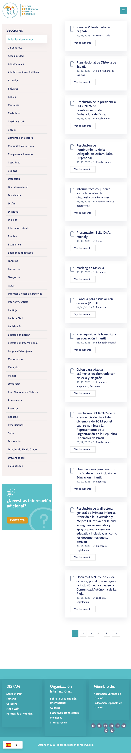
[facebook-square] (93, 725)
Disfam (12, 203)
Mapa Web (12, 708)
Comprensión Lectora (20, 137)
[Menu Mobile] (123, 10)
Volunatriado (15, 466)
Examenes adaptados (20, 252)
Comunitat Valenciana (21, 146)
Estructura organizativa (64, 712)
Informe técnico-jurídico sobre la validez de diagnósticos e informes (93, 193)
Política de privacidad (19, 713)
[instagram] (105, 725)
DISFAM (13, 686)
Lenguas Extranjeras (20, 351)
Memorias (14, 367)
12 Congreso (15, 47)
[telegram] (106, 730)
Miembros (56, 717)
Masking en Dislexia (90, 268)
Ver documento (83, 42)
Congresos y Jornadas (20, 154)
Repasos (13, 416)
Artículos (13, 80)
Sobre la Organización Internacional (63, 700)
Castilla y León (16, 121)
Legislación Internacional (23, 343)
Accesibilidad (16, 56)
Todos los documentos (20, 39)
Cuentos (12, 170)
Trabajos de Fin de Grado (22, 449)
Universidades (16, 457)
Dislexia (12, 220)
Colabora (11, 703)
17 (107, 633)
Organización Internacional (61, 688)
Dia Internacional (18, 187)
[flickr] (112, 730)
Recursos (13, 408)
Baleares (13, 88)
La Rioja (13, 310)
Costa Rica (14, 162)
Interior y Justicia (18, 302)
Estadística (14, 244)
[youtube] (123, 725)
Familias (13, 261)
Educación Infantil (18, 228)
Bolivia (12, 97)
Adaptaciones (16, 64)
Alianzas (55, 707)
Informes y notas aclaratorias (25, 293)
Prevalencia (15, 400)
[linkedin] (111, 725)
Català (12, 129)
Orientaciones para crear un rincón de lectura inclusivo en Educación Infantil (97, 473)
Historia (11, 698)
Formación (14, 269)
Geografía (14, 277)
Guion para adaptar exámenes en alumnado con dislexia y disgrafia (96, 374)
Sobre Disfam (14, 694)
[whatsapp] (117, 725)
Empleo (12, 236)
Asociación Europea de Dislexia (107, 696)
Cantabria (13, 105)
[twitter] (99, 725)
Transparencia (58, 722)
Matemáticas (15, 359)
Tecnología (14, 441)
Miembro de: (104, 686)
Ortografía (14, 384)
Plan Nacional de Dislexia (23, 392)
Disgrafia (13, 211)
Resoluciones (15, 425)
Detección (14, 179)
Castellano (14, 113)
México (12, 375)
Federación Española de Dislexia (108, 705)
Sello (11, 433)
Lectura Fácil (15, 318)
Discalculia (14, 195)
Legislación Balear (19, 334)
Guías (11, 285)
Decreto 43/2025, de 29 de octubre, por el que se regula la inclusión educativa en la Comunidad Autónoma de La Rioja (96, 585)
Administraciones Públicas (23, 72)
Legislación (14, 326)
